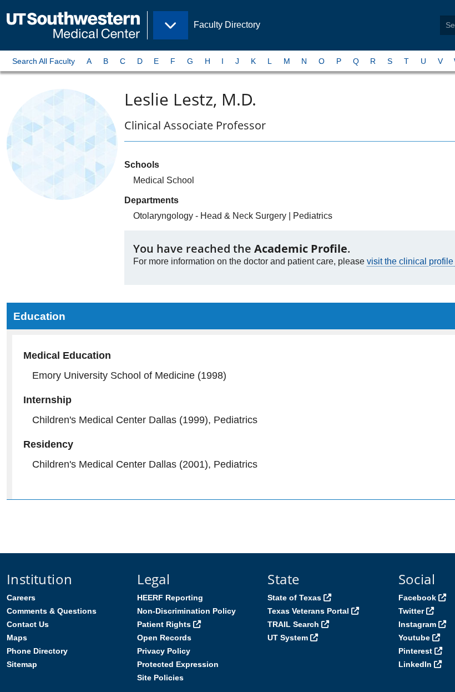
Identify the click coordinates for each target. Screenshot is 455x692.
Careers (21, 597)
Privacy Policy (163, 650)
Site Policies (160, 677)
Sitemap (22, 664)
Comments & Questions (52, 610)
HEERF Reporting (170, 597)
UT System (287, 637)
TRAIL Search (293, 624)
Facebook (417, 597)
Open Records (164, 637)
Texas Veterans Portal (308, 610)
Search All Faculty (43, 61)
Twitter (411, 610)
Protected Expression (178, 664)
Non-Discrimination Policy (186, 610)
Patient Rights (164, 624)
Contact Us (28, 624)
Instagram (417, 624)
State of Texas (294, 597)
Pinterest (415, 650)
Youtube (414, 637)
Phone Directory (37, 650)
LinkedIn (415, 664)
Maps (17, 637)
